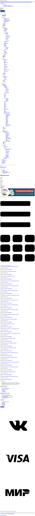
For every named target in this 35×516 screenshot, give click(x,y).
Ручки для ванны (5, 110)
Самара (15, 2)
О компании (2, 400)
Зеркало (7, 47)
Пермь (13, 2)
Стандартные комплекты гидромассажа (8, 114)
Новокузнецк (2, 2)
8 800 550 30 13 (2, 407)
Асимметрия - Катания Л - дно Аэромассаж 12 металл (10, 285)
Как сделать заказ (5, 389)
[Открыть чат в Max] (0, 9)
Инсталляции (8, 137)
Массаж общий (7, 116)
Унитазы (5, 132)
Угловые (5, 19)
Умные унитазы (7, 136)
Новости (3, 402)
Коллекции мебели (6, 30)
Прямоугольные (6, 18)
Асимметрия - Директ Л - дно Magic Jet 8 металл (10, 304)
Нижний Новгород (31, 1)
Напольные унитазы (7, 133)
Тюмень (23, 2)
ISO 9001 (3, 403)
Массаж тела (7, 118)
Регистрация (4, 160)
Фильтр (1, 177)
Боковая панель (7, 100)
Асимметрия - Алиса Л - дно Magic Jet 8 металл (10, 290)
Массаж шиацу (7, 121)
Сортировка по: (2, 265)
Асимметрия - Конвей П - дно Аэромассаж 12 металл (10, 376)
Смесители (4, 59)
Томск (21, 2)
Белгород (4, 1)
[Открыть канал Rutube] (2, 406)
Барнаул (1, 1)
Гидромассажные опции (6, 172)
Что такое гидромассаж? (8, 5)
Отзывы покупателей (5, 401)
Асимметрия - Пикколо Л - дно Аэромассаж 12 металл (11, 333)
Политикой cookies (11, 513)
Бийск (7, 1)
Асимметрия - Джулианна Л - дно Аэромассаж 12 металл (10, 328)
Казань (27, 1)
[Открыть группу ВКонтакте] (1, 406)
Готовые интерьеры (5, 28)
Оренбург (10, 2)
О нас (3, 163)
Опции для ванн (5, 171)
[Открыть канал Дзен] (3, 406)
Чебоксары (26, 2)
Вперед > (4, 381)
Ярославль (29, 2)
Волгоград (10, 1)
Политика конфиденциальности (7, 395)
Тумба (7, 33)
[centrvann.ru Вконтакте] (17, 441)
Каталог (4, 170)
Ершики (7, 155)
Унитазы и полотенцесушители (5, 131)
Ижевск (25, 1)
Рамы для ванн (5, 94)
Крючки (7, 156)
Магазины (3, 404)
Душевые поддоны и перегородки (4, 84)
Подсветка (7, 124)
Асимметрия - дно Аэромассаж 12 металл (9, 271)
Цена (1, 178)
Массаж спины (7, 120)
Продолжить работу (3, 515)
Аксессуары (4, 145)
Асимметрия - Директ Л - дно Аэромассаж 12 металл (10, 366)
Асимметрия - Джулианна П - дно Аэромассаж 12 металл (10, 280)
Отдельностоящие (7, 20)
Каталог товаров (3, 12)
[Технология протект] (17, 192)
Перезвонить (2, 3)
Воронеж (13, 1)
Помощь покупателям (3, 386)
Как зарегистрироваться (6, 388)
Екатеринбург (21, 1)
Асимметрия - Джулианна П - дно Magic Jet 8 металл (10, 266)
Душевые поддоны (5, 86)
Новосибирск (7, 2)
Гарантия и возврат (5, 396)
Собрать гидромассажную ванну (9, 6)
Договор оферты (4, 397)
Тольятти (18, 2)
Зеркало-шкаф (7, 48)
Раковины (5, 76)
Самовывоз (4, 391)
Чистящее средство (5, 158)
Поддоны (7, 92)
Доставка (3, 390)
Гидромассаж (4, 4)
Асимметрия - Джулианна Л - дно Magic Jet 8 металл (10, 352)
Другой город (17, 1)
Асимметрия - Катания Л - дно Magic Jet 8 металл (11, 314)
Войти (3, 159)
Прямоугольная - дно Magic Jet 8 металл (9, 338)
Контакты (3, 162)
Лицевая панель (7, 99)
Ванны (3, 17)
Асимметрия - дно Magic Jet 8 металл (9, 323)
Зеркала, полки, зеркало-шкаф (5, 45)
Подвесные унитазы (7, 135)
